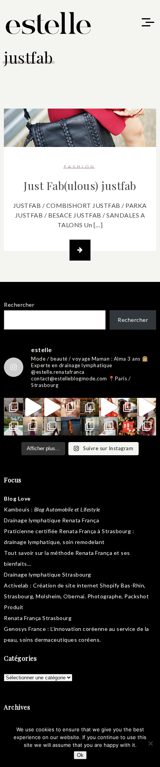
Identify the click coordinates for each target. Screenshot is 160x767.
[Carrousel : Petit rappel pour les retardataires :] (146, 426)
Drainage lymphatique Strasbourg (47, 574)
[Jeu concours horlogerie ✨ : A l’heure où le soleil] (32, 426)
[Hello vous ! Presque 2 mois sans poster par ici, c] (70, 407)
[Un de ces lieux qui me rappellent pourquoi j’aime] (89, 426)
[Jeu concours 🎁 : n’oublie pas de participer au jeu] (146, 407)
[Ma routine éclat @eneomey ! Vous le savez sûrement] (108, 426)
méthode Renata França (81, 552)
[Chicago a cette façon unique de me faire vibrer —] (51, 426)
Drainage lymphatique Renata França (51, 520)
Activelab (16, 585)
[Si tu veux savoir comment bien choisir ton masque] (13, 407)
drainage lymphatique (32, 542)
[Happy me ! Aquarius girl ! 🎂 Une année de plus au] (108, 407)
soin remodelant (84, 542)
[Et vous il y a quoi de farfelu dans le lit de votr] (51, 407)
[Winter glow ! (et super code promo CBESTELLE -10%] (127, 407)
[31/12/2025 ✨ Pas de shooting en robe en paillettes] (70, 426)
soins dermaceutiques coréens (59, 639)
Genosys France (25, 628)
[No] (150, 743)
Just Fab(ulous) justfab (80, 185)
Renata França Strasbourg (37, 618)
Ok (80, 755)
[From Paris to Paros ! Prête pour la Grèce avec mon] (32, 407)
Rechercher (19, 304)
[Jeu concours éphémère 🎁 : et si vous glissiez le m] (127, 426)
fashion (80, 166)
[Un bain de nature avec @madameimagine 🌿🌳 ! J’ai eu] (89, 407)
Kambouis (17, 509)
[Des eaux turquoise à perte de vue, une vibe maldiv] (13, 426)
